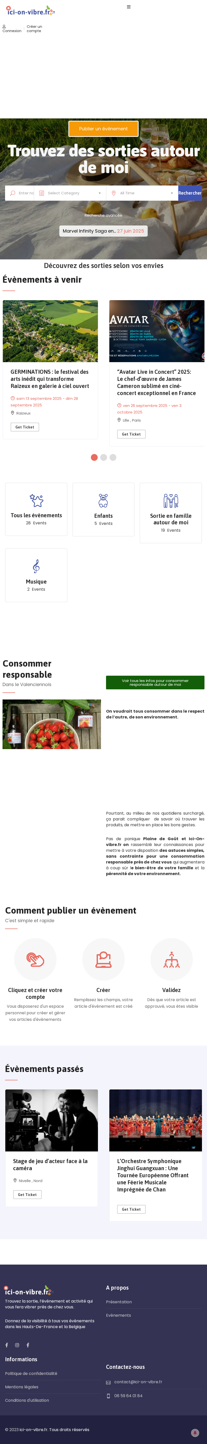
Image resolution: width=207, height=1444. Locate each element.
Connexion (12, 30)
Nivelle (25, 1180)
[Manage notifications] (195, 1433)
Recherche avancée (103, 215)
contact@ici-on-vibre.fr (138, 1382)
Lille (126, 420)
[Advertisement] (103, 76)
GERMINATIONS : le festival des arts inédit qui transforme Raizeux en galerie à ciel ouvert (50, 378)
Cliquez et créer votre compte (35, 993)
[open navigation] (128, 7)
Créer (103, 990)
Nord (38, 1180)
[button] (95, 457)
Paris (136, 420)
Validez (171, 990)
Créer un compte (34, 28)
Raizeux (23, 413)
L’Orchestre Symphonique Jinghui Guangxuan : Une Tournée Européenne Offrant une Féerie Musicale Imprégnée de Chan (153, 1175)
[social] (6, 1345)
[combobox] (70, 193)
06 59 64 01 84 (128, 1396)
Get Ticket (24, 427)
